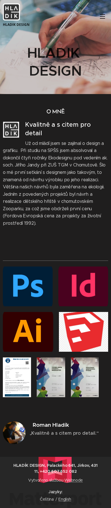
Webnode (73, 480)
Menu (102, 16)
